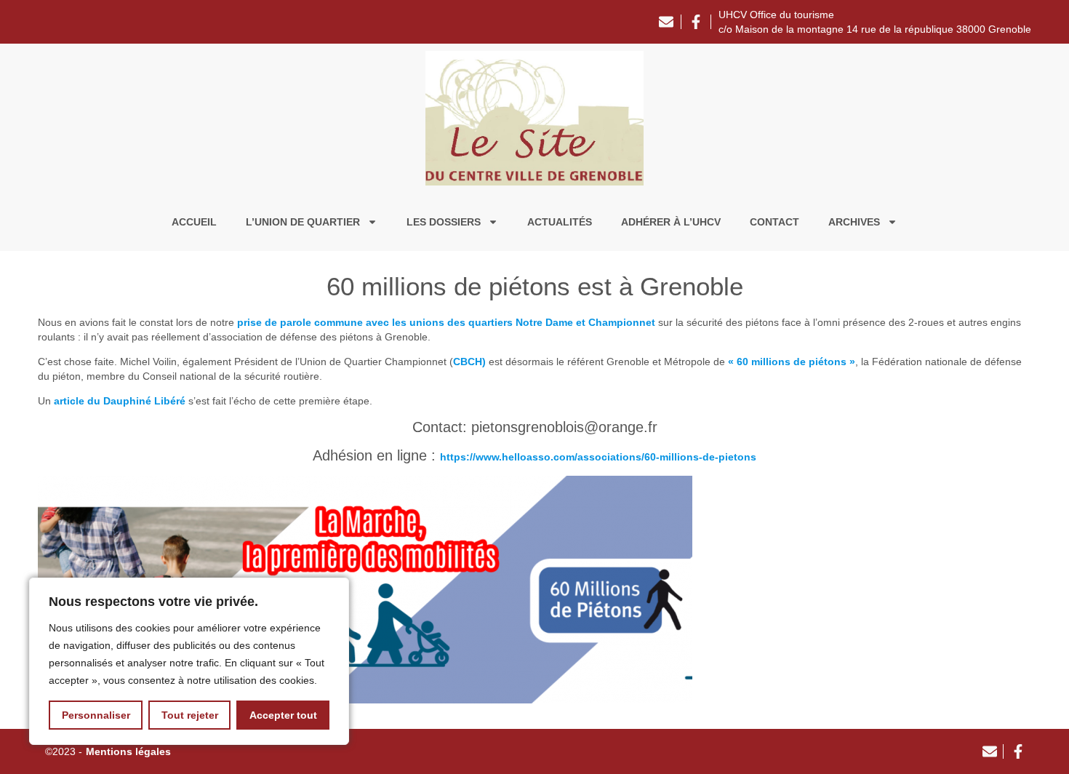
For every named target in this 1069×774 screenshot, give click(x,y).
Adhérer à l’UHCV (671, 222)
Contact (774, 222)
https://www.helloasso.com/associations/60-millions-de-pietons (598, 457)
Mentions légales (128, 751)
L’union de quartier (303, 222)
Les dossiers (444, 222)
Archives (854, 222)
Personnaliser (96, 715)
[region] (189, 661)
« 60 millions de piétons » (791, 361)
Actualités (559, 222)
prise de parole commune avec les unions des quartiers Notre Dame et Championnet (446, 322)
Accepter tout (283, 715)
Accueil (194, 222)
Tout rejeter (189, 715)
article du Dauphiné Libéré (119, 401)
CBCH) (469, 361)
